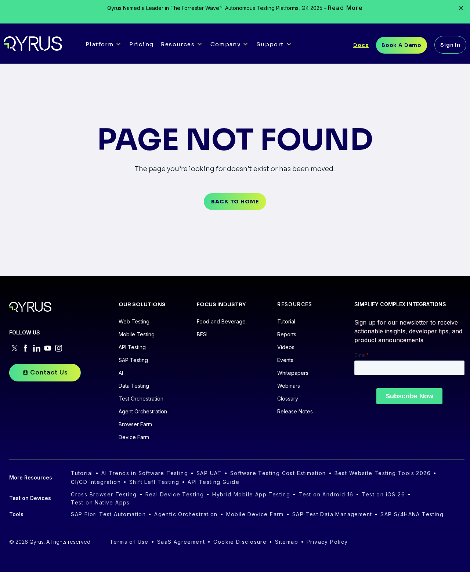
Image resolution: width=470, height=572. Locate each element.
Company (225, 44)
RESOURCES (294, 304)
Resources (178, 44)
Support (270, 44)
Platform (99, 44)
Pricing (141, 44)
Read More (345, 7)
